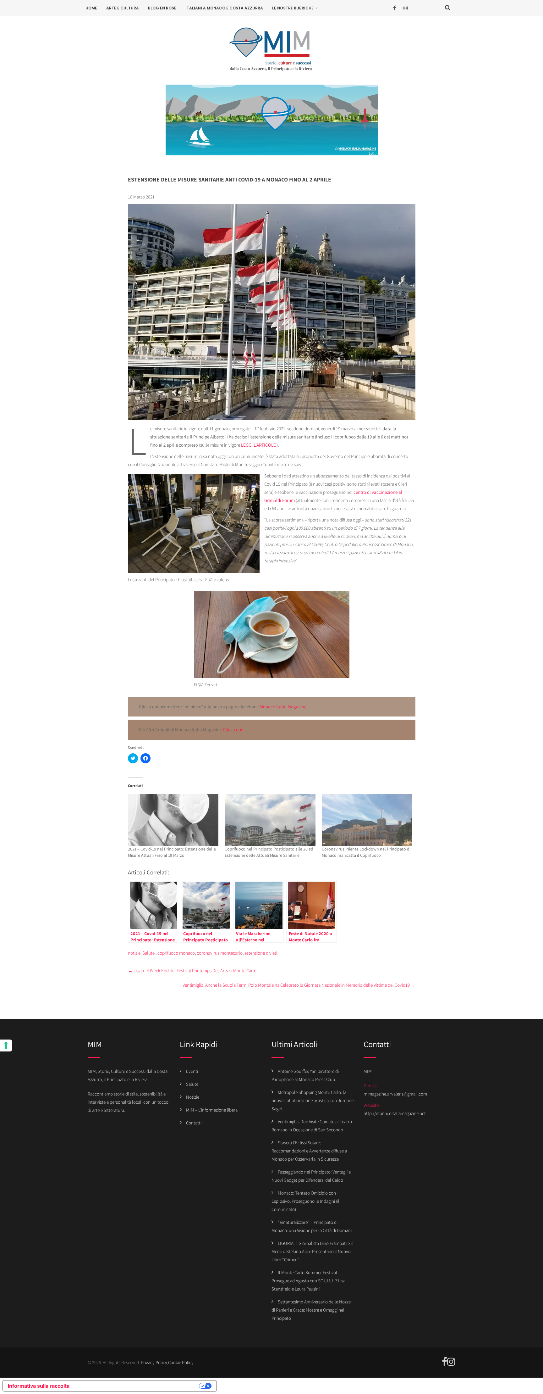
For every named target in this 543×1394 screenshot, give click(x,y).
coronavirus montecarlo (220, 953)
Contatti (193, 1123)
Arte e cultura (122, 8)
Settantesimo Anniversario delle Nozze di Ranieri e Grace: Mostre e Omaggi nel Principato (311, 1310)
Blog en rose (162, 8)
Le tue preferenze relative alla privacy (137, 1386)
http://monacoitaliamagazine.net (395, 1113)
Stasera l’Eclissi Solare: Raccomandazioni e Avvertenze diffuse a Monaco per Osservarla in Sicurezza (309, 1151)
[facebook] (394, 8)
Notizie (192, 1097)
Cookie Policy (181, 1362)
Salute (148, 953)
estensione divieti (260, 953)
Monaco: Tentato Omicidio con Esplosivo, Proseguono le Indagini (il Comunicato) (305, 1201)
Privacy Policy (154, 1362)
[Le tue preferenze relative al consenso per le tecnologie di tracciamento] (6, 1045)
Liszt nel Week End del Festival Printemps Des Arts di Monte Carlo (192, 970)
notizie (134, 953)
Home (91, 8)
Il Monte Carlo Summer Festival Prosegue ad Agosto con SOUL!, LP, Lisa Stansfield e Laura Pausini (308, 1280)
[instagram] (405, 8)
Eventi (192, 1071)
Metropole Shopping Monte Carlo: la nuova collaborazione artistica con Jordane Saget (313, 1100)
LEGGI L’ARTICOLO (259, 445)
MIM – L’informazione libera (212, 1110)
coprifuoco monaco (176, 953)
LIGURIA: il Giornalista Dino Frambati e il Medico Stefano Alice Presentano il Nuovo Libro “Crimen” (312, 1251)
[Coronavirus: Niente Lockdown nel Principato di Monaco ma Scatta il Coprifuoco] (367, 820)
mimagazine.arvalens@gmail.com (395, 1094)
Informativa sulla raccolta (38, 1386)
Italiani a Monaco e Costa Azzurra (224, 8)
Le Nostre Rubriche (293, 8)
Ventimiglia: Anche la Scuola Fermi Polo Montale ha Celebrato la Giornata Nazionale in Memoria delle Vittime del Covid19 (299, 985)
